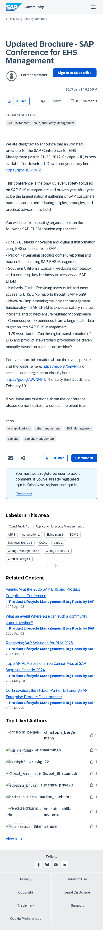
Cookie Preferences (25, 918)
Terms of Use (77, 879)
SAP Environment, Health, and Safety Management (41, 123)
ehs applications (19, 428)
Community (34, 7)
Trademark (25, 905)
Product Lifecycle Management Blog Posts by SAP (52, 602)
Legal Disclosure (77, 892)
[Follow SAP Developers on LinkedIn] (64, 865)
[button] (9, 101)
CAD (42, 542)
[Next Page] (55, 566)
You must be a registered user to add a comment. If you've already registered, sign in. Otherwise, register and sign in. (48, 479)
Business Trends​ (19, 542)
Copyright (25, 892)
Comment (24, 494)
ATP (10, 534)
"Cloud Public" (17, 526)
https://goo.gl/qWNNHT (25, 379)
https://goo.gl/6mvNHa (62, 366)
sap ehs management (39, 438)
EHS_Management (79, 428)
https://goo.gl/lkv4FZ (23, 170)
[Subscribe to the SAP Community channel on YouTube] (56, 865)
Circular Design (18, 559)
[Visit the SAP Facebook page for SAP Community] (38, 865)
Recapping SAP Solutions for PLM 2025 (39, 643)
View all (12, 839)
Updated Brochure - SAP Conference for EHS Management (50, 52)
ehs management (48, 428)
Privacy (25, 879)
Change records (56, 551)
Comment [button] (84, 458)
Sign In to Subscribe (75, 73)
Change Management (22, 551)
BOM (73, 534)
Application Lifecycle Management (59, 526)
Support (77, 905)
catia (57, 542)
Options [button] (55, 81)
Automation (29, 534)
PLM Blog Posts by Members (28, 19)
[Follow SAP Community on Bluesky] (47, 865)
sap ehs (13, 438)
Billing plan (53, 534)
